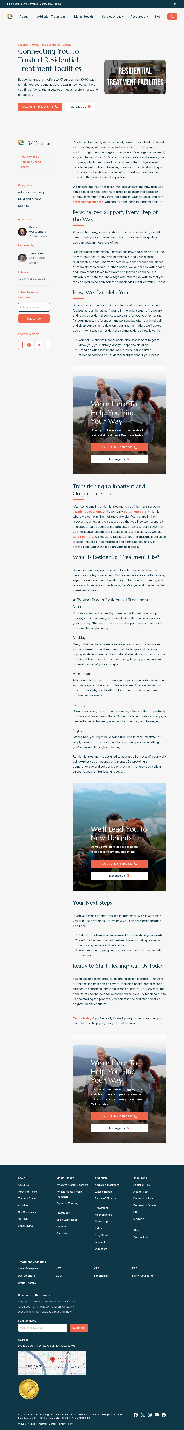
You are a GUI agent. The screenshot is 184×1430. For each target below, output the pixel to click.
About (23, 16)
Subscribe (34, 318)
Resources (138, 16)
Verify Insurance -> (52, 3)
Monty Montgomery (37, 229)
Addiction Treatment (51, 16)
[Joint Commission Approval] (29, 1389)
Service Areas (111, 16)
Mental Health (83, 16)
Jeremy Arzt (37, 253)
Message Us (78, 106)
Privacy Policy (65, 1423)
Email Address (27, 1321)
